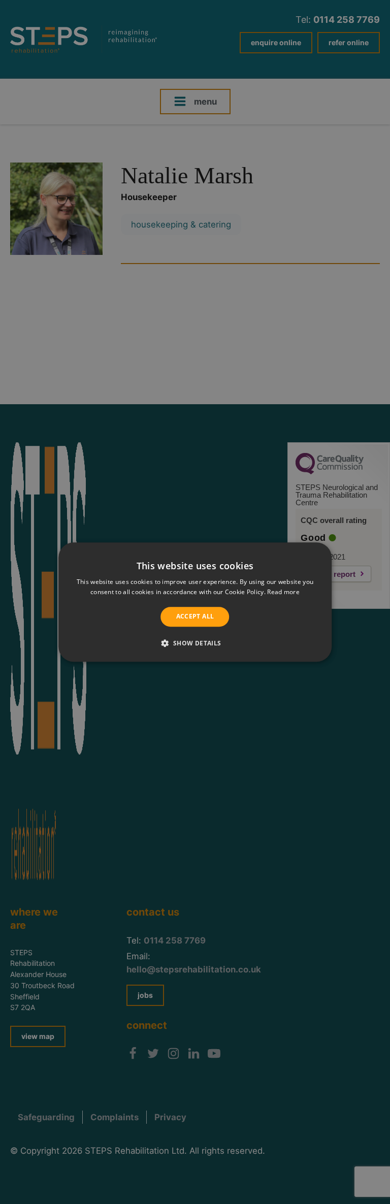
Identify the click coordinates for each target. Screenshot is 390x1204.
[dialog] (195, 602)
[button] (195, 643)
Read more (283, 592)
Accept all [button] (195, 616)
